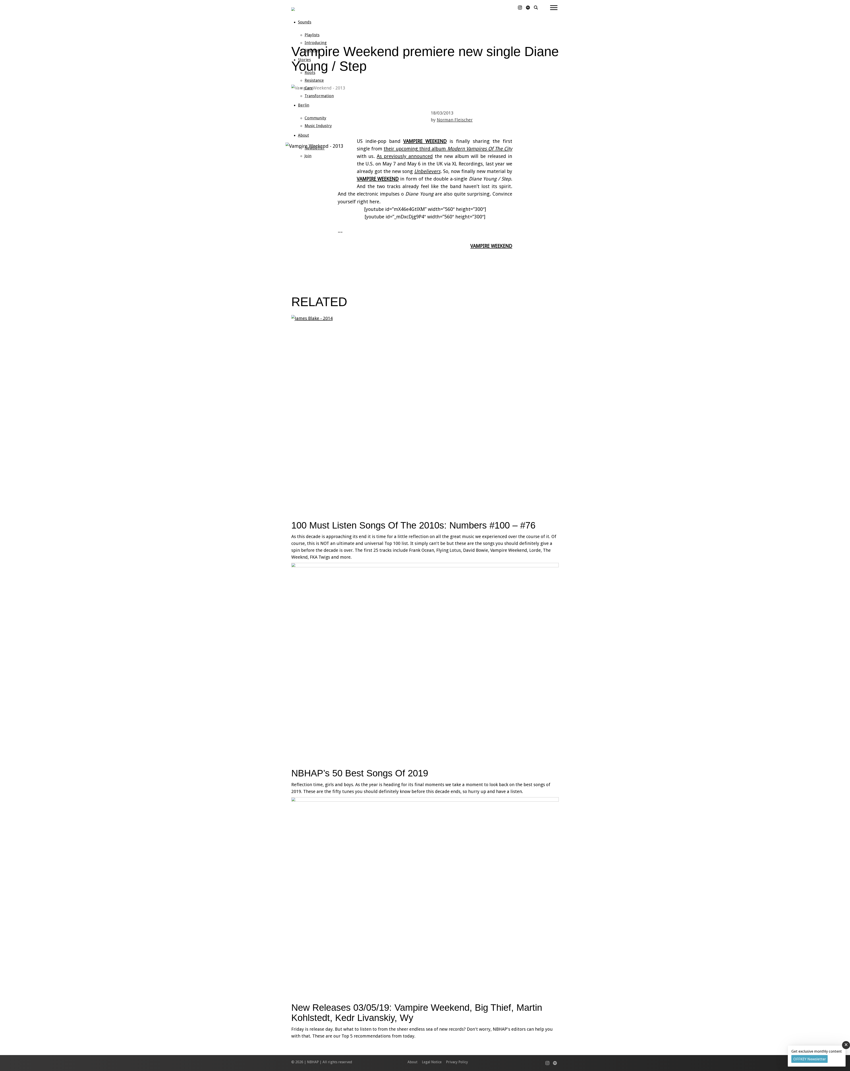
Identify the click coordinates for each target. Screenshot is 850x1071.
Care (309, 88)
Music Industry (318, 125)
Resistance (314, 80)
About (303, 135)
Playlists (312, 35)
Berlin (303, 105)
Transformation (319, 95)
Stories (304, 59)
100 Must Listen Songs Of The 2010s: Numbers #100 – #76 (413, 525)
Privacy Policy (457, 1062)
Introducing (315, 42)
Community (315, 118)
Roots (310, 72)
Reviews (312, 50)
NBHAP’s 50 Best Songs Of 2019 (359, 773)
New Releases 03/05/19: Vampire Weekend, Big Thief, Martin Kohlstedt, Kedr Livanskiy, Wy (416, 1012)
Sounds (304, 22)
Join (308, 156)
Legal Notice (432, 1062)
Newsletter (315, 148)
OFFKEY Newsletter (809, 1059)
